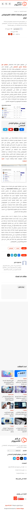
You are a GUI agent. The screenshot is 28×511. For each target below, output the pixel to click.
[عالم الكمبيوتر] (20, 4)
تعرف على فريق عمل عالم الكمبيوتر (16, 467)
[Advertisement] (14, 51)
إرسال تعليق (21, 287)
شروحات (15, 11)
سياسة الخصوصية (20, 473)
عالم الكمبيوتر (8, 505)
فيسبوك (25, 378)
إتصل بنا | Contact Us (19, 470)
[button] (19, 255)
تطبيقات (11, 378)
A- (9, 34)
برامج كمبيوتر (10, 394)
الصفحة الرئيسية (23, 11)
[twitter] (16, 129)
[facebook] (21, 129)
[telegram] (5, 129)
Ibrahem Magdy (20, 508)
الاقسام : (25, 451)
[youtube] (10, 129)
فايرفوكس (11, 248)
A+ (11, 34)
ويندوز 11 (25, 394)
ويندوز (25, 426)
